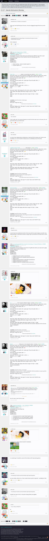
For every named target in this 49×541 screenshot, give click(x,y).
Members (11, 1)
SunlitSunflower (4, 434)
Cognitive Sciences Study (15, 147)
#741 (46, 30)
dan (4, 478)
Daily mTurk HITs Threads (9, 11)
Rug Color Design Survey (17, 52)
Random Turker (4, 80)
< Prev (7, 15)
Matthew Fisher (18, 406)
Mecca (4, 463)
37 (14, 15)
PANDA (24, 52)
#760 (46, 513)
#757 (46, 466)
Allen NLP (17, 245)
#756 (46, 452)
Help (43, 537)
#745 (46, 124)
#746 (46, 142)
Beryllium (39, 537)
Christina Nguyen (18, 53)
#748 (46, 222)
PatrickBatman (4, 153)
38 (16, 15)
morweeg (4, 120)
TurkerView (12, 54)
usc (10, 302)
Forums (5, 1)
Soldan (11, 30)
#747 (46, 182)
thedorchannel (12, 265)
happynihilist (5, 308)
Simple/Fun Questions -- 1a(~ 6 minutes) (21, 405)
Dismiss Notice (47, 4)
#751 (46, 297)
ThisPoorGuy (19, 11)
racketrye (4, 138)
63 (23, 15)
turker (4, 41)
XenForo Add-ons (21, 536)
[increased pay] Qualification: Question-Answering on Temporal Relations (27, 244)
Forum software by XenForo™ (9, 536)
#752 (46, 338)
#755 (46, 423)
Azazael (4, 233)
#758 (46, 482)
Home (1, 1)
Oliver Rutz (12, 74)
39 (18, 15)
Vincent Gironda (13, 187)
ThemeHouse (16, 537)
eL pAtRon (5, 277)
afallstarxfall (12, 68)
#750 (46, 265)
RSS (47, 537)
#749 (46, 238)
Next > (26, 15)
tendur (4, 391)
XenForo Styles (27, 536)
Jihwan (11, 344)
